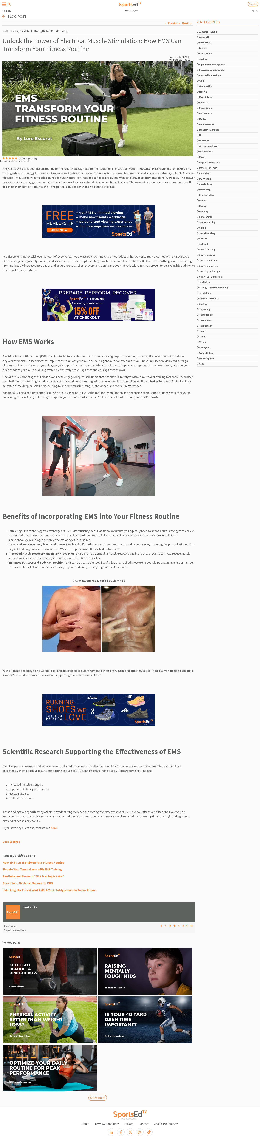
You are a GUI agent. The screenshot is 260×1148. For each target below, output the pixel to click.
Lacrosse (204, 102)
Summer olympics (209, 298)
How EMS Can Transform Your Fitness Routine (33, 862)
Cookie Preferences (166, 1124)
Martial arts (205, 113)
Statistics (204, 282)
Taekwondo (205, 320)
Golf (201, 80)
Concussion (205, 53)
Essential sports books (211, 69)
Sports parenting (208, 265)
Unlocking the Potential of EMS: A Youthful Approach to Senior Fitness (50, 890)
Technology (205, 325)
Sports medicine (208, 260)
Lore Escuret (11, 842)
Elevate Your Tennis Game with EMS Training (32, 869)
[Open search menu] (9, 4)
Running (203, 211)
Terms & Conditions (107, 1124)
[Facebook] (120, 1132)
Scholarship (205, 216)
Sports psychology (209, 271)
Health (203, 91)
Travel (202, 336)
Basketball (205, 42)
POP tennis (205, 178)
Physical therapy (208, 167)
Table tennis (206, 314)
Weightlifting (206, 352)
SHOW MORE (97, 1098)
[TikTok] (149, 1132)
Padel (202, 156)
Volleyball (204, 347)
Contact (144, 1124)
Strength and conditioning (213, 287)
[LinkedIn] (111, 1132)
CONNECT (131, 11)
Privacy (128, 1124)
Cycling (203, 58)
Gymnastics (205, 86)
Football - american (210, 75)
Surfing (203, 303)
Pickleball (204, 173)
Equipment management (212, 64)
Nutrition (204, 140)
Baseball (204, 37)
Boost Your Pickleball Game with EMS (28, 883)
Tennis (202, 331)
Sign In (252, 4)
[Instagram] (139, 1132)
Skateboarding (207, 222)
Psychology (205, 184)
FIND (254, 11)
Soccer (203, 238)
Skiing (202, 227)
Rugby (202, 205)
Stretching (205, 293)
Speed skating (207, 249)
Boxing (203, 47)
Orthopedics (206, 151)
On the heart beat (208, 146)
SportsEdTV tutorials (210, 276)
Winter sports (206, 358)
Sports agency (207, 254)
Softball (203, 244)
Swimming (205, 309)
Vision (202, 341)
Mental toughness (209, 129)
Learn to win (206, 107)
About (86, 1124)
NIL (201, 135)
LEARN (6, 11)
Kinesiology (205, 97)
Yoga (202, 363)
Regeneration (206, 194)
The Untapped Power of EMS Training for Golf (33, 876)
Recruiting (205, 189)
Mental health (207, 124)
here (54, 828)
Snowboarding (207, 233)
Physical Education (209, 162)
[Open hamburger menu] (4, 4)
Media (202, 118)
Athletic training (208, 31)
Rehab (202, 200)
